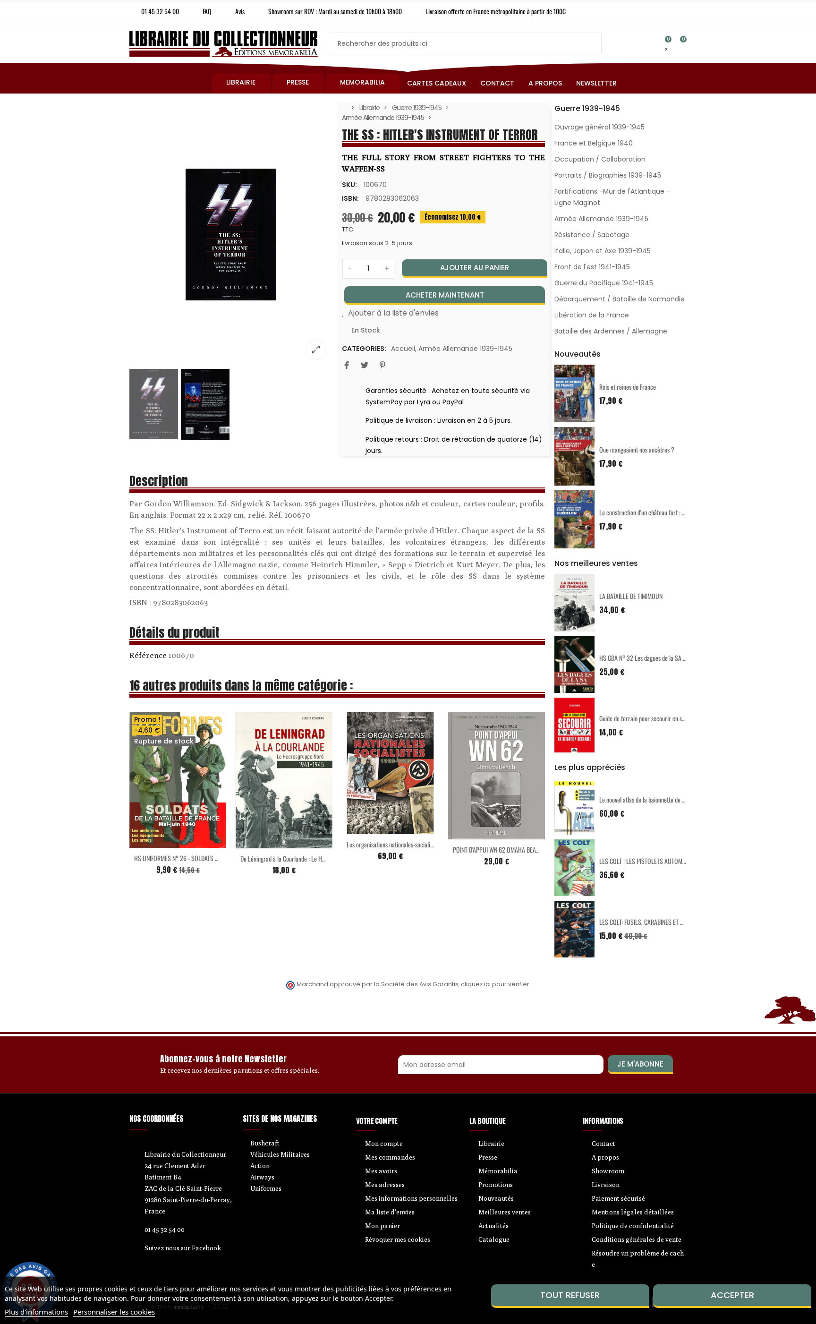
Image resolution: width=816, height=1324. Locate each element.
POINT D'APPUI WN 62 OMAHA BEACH (498, 849)
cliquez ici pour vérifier (495, 984)
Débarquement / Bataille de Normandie (619, 299)
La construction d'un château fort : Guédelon (651, 512)
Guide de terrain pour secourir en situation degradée (661, 718)
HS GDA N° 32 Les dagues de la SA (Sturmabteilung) (661, 658)
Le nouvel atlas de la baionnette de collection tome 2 (661, 799)
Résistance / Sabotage (591, 234)
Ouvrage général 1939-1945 (599, 127)
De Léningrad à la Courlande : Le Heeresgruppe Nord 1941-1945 (315, 858)
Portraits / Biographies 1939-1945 (607, 175)
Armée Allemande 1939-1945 (465, 348)
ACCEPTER (732, 1295)
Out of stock (158, 842)
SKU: (349, 184)
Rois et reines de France (627, 387)
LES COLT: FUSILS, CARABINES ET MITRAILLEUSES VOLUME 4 (672, 922)
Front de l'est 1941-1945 (592, 267)
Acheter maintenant (445, 295)
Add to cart (264, 843)
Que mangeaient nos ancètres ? (636, 449)
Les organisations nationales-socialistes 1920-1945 (407, 844)
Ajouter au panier (474, 268)
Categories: (364, 348)
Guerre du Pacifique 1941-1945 (603, 283)
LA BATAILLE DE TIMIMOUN (631, 596)
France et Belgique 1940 (593, 143)
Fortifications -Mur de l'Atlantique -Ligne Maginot (612, 197)
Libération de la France (591, 315)
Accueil (403, 348)
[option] (230, 235)
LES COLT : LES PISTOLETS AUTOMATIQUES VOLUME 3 (664, 861)
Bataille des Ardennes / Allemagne (610, 331)
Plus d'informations (36, 1311)
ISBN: (350, 198)
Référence (148, 655)
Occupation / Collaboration (600, 159)
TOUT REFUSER (570, 1295)
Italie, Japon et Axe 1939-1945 (602, 251)
